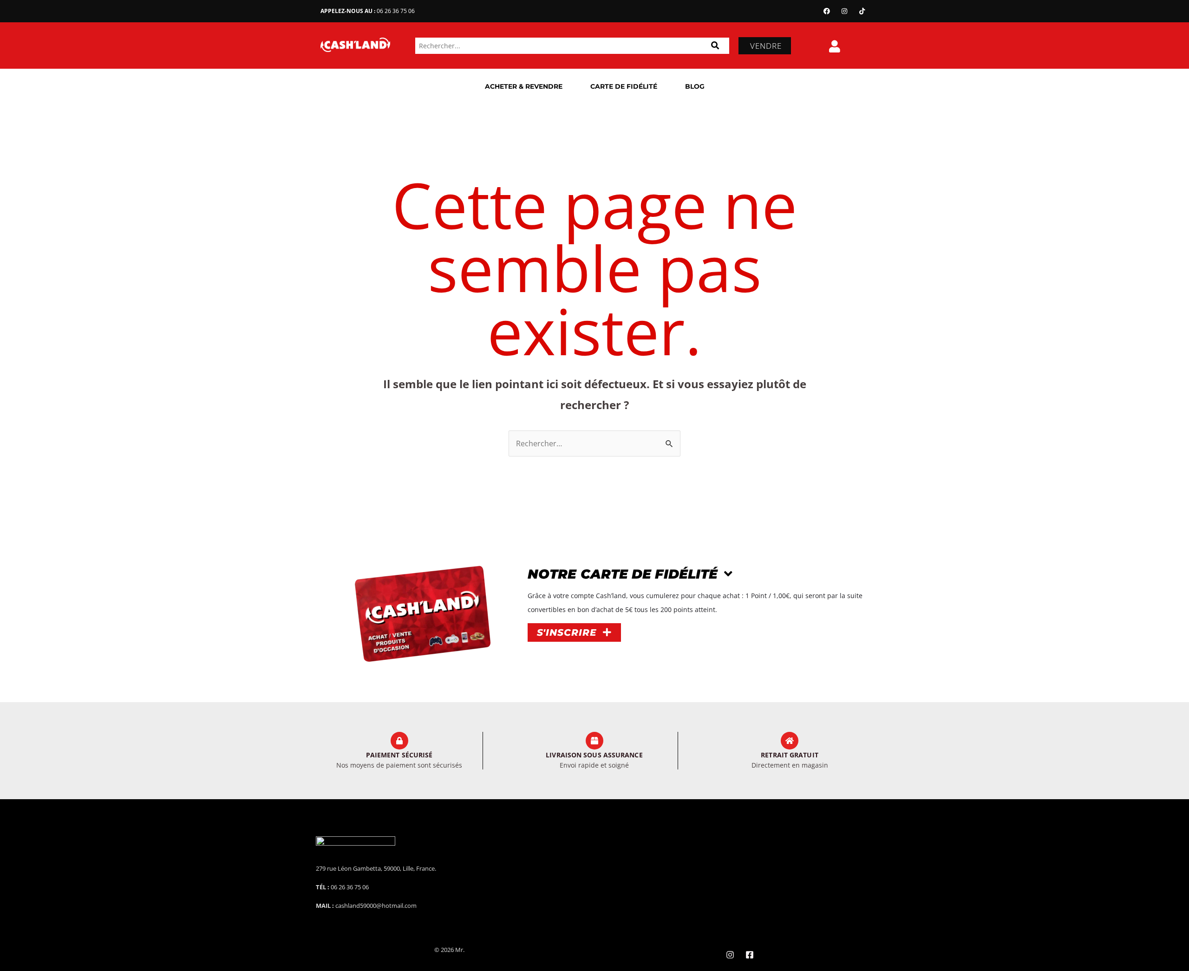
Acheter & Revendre (523, 86)
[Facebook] (826, 11)
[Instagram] (844, 11)
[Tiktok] (862, 11)
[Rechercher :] (594, 443)
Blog (695, 86)
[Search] (715, 46)
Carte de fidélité (623, 86)
